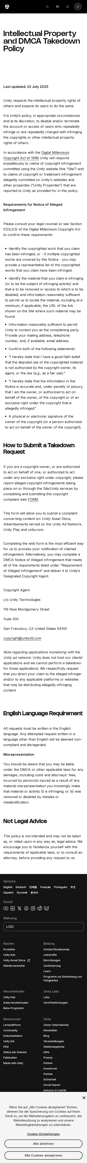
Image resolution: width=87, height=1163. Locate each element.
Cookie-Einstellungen (43, 1134)
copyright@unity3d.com (22, 638)
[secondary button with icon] (78, 7)
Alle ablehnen (43, 1143)
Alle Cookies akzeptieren (43, 1155)
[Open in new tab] (27, 960)
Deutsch (21, 887)
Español (8, 892)
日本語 (33, 887)
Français (45, 887)
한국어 (34, 892)
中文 (73, 887)
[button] (43, 1018)
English (7, 887)
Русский (22, 892)
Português (60, 887)
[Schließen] (84, 1097)
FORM (33, 499)
